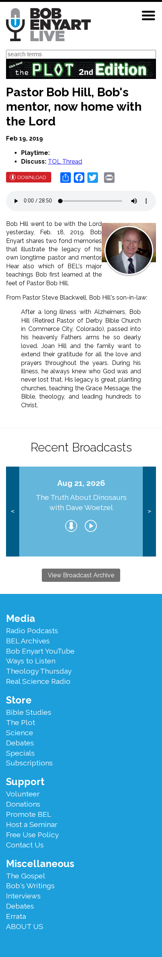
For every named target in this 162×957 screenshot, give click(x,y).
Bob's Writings (30, 885)
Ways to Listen (30, 661)
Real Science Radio (38, 681)
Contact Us (25, 845)
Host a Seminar (31, 824)
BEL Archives (28, 641)
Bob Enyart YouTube (40, 651)
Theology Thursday (39, 671)
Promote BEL (28, 814)
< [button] (12, 511)
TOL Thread (65, 161)
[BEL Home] (48, 26)
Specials (20, 753)
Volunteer (23, 794)
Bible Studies (28, 712)
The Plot (20, 722)
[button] (148, 15)
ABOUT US (24, 926)
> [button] (149, 511)
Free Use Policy (32, 834)
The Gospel (25, 876)
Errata (16, 916)
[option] (81, 512)
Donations (23, 804)
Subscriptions (29, 763)
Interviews (23, 896)
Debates (20, 743)
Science (19, 732)
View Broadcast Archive (81, 575)
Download (31, 177)
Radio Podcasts (32, 630)
